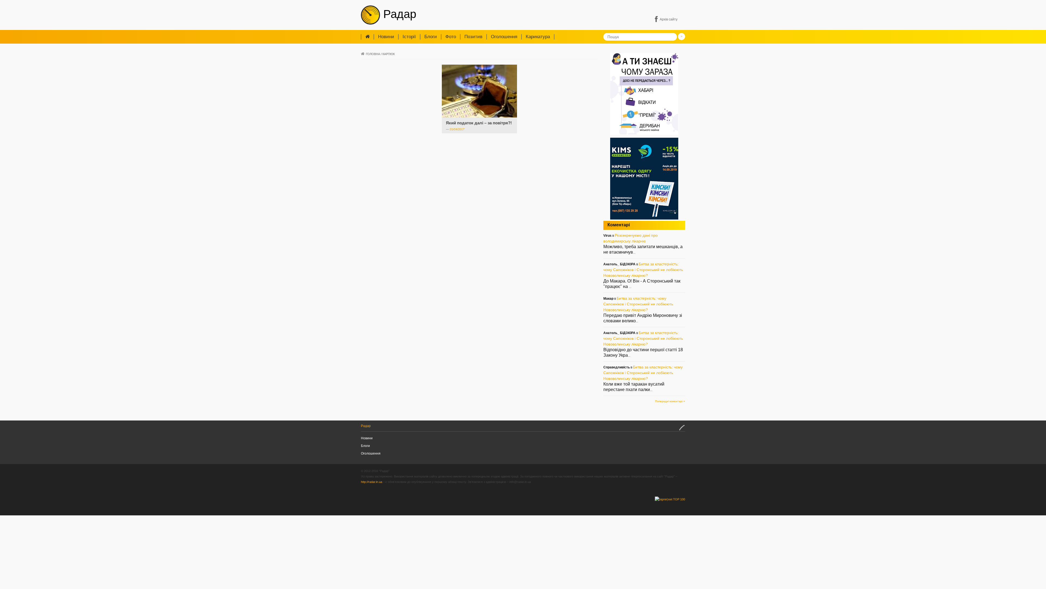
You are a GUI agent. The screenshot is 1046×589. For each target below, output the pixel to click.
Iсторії (409, 36)
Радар (398, 14)
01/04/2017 (457, 129)
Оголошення (504, 36)
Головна (373, 54)
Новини (386, 36)
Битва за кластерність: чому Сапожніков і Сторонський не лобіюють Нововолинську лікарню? (643, 270)
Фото (450, 36)
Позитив (473, 36)
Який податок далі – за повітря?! (479, 123)
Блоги (430, 36)
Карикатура (538, 36)
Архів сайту (668, 19)
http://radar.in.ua (371, 481)
